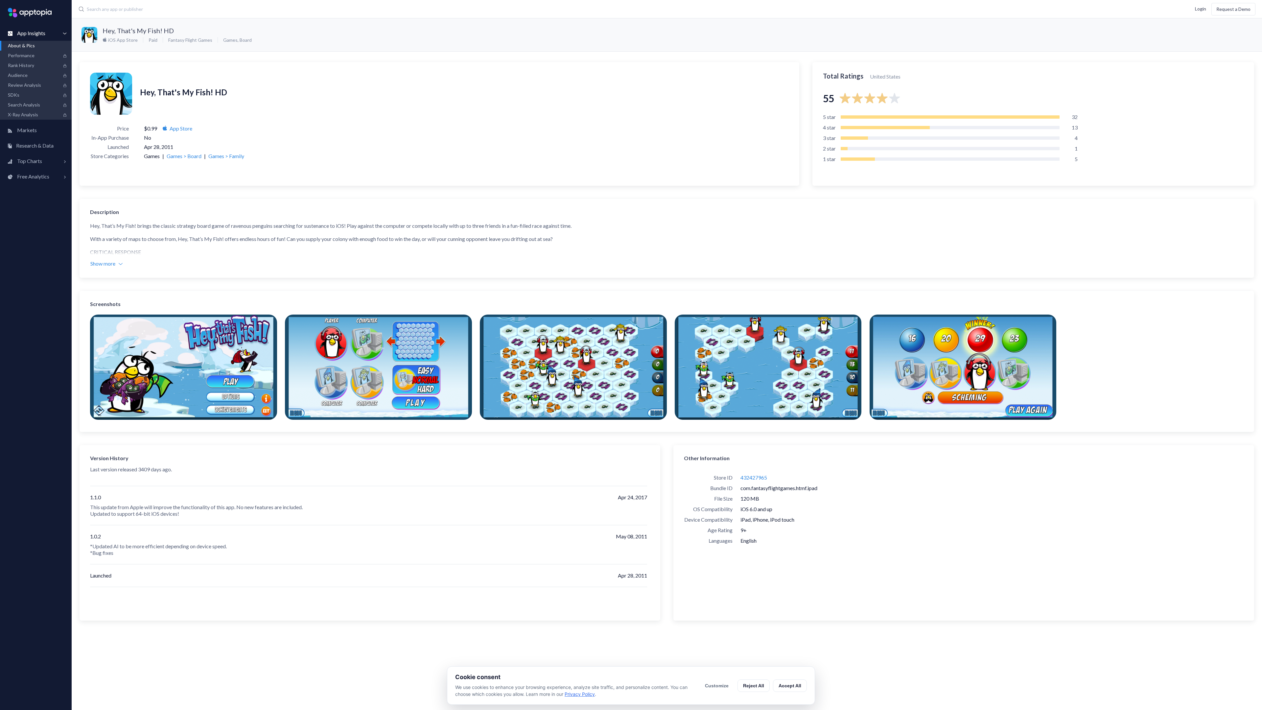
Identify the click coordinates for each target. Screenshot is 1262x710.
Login (1200, 8)
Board (246, 40)
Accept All (790, 685)
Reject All (753, 685)
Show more (102, 263)
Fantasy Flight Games (190, 40)
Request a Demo (1233, 9)
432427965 (753, 477)
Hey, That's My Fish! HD (138, 31)
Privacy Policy (580, 694)
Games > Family (226, 156)
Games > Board (184, 156)
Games (230, 40)
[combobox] (474, 9)
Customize (717, 685)
